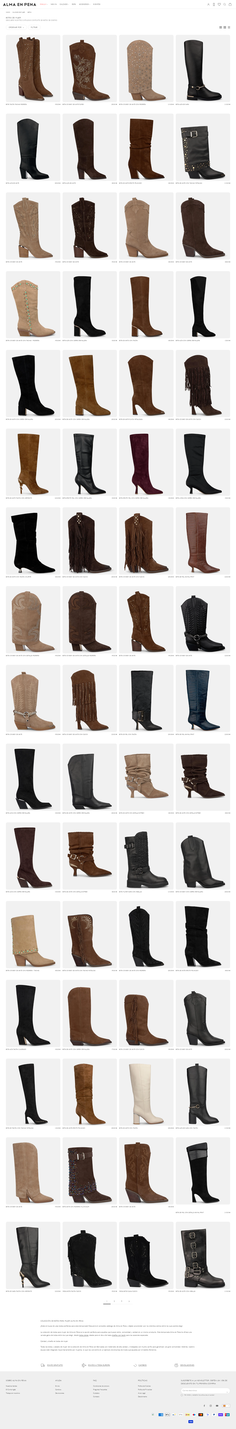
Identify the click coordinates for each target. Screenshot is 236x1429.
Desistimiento (142, 1396)
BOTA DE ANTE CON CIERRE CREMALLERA (19, 419)
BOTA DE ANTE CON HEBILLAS (185, 1291)
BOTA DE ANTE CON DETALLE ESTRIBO (131, 813)
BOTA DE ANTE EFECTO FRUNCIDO (130, 183)
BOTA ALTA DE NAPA (182, 104)
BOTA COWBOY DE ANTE (14, 262)
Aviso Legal (141, 1393)
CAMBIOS (143, 1365)
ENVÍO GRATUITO (55, 1365)
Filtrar (34, 27)
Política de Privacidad (145, 1389)
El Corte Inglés (11, 1389)
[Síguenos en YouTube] (217, 1406)
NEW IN (54, 4)
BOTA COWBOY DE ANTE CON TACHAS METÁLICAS (79, 970)
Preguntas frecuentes (100, 1389)
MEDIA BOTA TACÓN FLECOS (72, 1291)
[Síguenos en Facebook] (204, 1406)
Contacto (96, 1396)
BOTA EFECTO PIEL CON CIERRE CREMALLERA (77, 498)
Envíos (57, 1386)
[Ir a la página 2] (129, 1301)
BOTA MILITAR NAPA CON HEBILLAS (130, 892)
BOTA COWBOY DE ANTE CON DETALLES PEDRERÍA (22, 655)
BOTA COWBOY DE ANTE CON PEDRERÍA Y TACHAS (22, 970)
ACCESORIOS (84, 4)
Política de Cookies (144, 1386)
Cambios (58, 1389)
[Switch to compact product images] (229, 27)
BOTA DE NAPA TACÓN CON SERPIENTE (19, 1291)
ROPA (74, 4)
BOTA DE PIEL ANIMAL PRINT (185, 577)
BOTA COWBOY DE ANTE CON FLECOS (188, 419)
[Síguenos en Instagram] (210, 1406)
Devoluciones (59, 1393)
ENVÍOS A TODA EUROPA (99, 1365)
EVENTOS (96, 4)
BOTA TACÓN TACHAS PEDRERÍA (16, 104)
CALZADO (63, 4)
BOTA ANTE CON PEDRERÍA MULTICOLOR (76, 1207)
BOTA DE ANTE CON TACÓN (128, 340)
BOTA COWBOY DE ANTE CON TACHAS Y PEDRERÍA (22, 340)
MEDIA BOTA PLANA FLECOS (128, 1291)
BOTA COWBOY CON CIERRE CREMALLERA (189, 892)
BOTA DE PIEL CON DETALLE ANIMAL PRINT (190, 1212)
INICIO (8, 12)
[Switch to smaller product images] (225, 27)
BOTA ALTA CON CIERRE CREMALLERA (75, 340)
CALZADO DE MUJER (19, 12)
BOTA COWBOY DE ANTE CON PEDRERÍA (132, 104)
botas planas (83, 1335)
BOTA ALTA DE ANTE (12, 183)
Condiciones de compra (101, 1386)
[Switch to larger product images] (221, 27)
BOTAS (30, 12)
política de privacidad (207, 1395)
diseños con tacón (119, 1335)
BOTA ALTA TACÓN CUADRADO (16, 1049)
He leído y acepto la (199, 1395)
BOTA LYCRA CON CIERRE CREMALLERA (188, 498)
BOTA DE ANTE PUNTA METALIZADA (130, 419)
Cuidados (96, 1393)
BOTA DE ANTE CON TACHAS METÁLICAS (189, 183)
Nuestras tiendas (11, 1386)
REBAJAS (43, 4)
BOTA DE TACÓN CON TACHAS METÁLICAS (19, 1128)
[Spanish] (226, 1405)
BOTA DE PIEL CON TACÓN (128, 734)
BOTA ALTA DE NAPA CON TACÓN (187, 1128)
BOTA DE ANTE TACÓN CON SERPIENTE (19, 498)
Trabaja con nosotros (13, 1393)
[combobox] (226, 1405)
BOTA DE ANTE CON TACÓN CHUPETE (18, 577)
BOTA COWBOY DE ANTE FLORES (73, 104)
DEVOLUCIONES (187, 1365)
